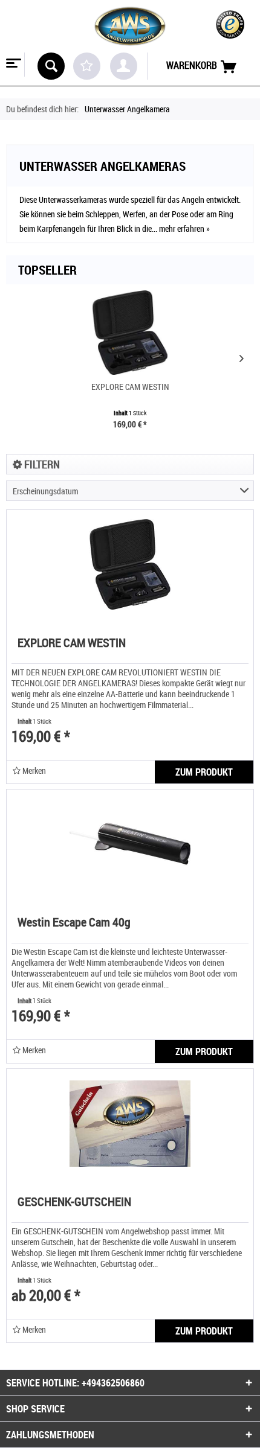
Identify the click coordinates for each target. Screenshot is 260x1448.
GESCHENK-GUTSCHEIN (74, 1203)
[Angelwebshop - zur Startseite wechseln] (130, 26)
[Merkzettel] (86, 66)
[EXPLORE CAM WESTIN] (130, 332)
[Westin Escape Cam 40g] (130, 843)
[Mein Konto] (123, 66)
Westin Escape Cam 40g (74, 923)
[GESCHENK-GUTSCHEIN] (130, 1123)
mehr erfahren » (184, 228)
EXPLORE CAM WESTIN (130, 386)
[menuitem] (12, 65)
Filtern (41, 464)
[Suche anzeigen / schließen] (51, 66)
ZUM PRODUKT (204, 772)
